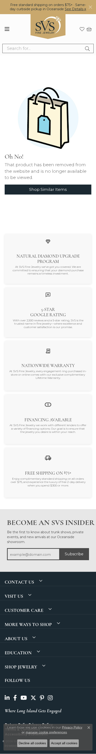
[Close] (90, 7)
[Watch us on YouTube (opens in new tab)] (24, 698)
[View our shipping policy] (48, 457)
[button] (82, 29)
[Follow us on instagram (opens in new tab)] (50, 698)
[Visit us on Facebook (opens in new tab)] (15, 698)
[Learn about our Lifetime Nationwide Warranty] (48, 351)
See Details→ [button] (75, 9)
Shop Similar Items (48, 189)
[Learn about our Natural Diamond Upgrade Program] (48, 241)
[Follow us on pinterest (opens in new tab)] (42, 698)
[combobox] (42, 48)
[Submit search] (88, 48)
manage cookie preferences (46, 732)
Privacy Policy (72, 727)
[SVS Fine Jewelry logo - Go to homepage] (48, 29)
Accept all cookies (64, 743)
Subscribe (74, 554)
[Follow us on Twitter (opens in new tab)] (33, 698)
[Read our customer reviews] (48, 295)
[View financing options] (48, 404)
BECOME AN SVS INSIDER (48, 522)
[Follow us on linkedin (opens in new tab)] (7, 698)
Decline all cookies (32, 743)
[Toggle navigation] (7, 28)
